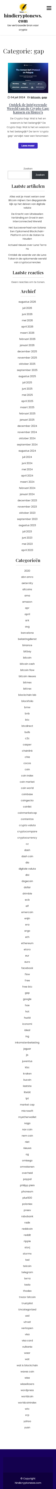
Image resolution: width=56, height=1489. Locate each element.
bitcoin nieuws (27, 676)
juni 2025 (27, 388)
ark (27, 620)
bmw (27, 707)
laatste (27, 1086)
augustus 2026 (27, 302)
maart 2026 (27, 333)
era (27, 924)
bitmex (27, 682)
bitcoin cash (27, 664)
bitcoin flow (27, 670)
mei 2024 (27, 469)
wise (27, 1378)
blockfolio (27, 701)
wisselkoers (27, 1384)
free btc (27, 986)
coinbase (27, 794)
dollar (27, 887)
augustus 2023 (27, 525)
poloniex (27, 1204)
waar (27, 1353)
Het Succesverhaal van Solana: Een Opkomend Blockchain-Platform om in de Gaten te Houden (27, 233)
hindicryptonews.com (23, 18)
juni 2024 (27, 463)
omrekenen (27, 1167)
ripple (27, 1241)
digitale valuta (27, 869)
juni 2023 (27, 537)
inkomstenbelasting (27, 1042)
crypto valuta (27, 825)
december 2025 (27, 351)
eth (27, 937)
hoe (27, 1005)
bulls (27, 732)
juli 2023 (27, 531)
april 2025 (27, 401)
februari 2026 (27, 339)
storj (27, 1247)
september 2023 (27, 519)
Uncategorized (27, 1309)
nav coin (27, 1129)
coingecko (27, 800)
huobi (27, 1018)
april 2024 (27, 475)
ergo (27, 931)
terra (27, 1278)
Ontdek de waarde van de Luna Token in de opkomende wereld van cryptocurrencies (27, 258)
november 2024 (27, 432)
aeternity (27, 583)
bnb (27, 713)
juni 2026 (27, 314)
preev (27, 1210)
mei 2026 (27, 320)
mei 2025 (27, 395)
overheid (27, 1173)
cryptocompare (27, 831)
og (27, 1154)
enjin (27, 918)
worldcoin (27, 1396)
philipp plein (27, 1185)
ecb (27, 900)
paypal (27, 1179)
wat (27, 1359)
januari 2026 (27, 345)
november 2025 (27, 357)
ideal (27, 1030)
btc (27, 720)
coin (27, 769)
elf (27, 906)
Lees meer (28, 145)
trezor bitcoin (27, 1297)
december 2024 (27, 426)
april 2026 (27, 326)
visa (27, 1334)
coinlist (27, 806)
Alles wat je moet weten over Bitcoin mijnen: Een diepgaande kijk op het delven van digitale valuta (27, 202)
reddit (27, 1235)
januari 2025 (27, 420)
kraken (27, 1073)
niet (27, 1142)
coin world (27, 788)
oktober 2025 (27, 364)
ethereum (27, 943)
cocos (27, 763)
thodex (27, 1291)
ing (27, 1036)
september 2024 (27, 444)
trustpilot (27, 1303)
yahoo (27, 1421)
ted (27, 1260)
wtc (27, 1409)
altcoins (27, 589)
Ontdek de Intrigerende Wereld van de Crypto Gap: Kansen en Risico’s (28, 108)
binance (27, 645)
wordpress (27, 1390)
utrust (27, 1322)
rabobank (27, 1216)
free (27, 980)
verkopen (27, 1328)
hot (27, 1011)
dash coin (27, 856)
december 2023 (27, 500)
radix (27, 1222)
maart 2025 (27, 407)
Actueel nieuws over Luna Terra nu (27, 246)
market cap (27, 1104)
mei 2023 (27, 544)
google (27, 999)
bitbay (27, 651)
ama (27, 595)
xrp (27, 1415)
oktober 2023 (27, 513)
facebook (27, 968)
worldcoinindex (27, 1402)
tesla (27, 1284)
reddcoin (27, 1229)
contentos (27, 819)
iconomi (27, 1024)
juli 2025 (27, 382)
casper (27, 744)
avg (27, 626)
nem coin (27, 1135)
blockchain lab (27, 695)
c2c (27, 738)
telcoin (27, 1266)
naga (27, 1123)
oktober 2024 (27, 438)
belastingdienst (27, 639)
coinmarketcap (27, 813)
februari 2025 (27, 413)
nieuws (27, 1148)
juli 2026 (27, 308)
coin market (27, 782)
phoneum (27, 1191)
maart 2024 (27, 482)
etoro (27, 949)
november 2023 (27, 506)
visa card (27, 1340)
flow (27, 974)
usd (27, 1316)
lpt (27, 1098)
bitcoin (35, 97)
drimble (27, 893)
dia (27, 862)
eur (27, 955)
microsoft (27, 1111)
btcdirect (27, 726)
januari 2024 (27, 494)
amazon (27, 602)
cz (27, 844)
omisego (27, 1160)
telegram (27, 1272)
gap (44, 97)
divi (27, 875)
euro (27, 962)
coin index (27, 775)
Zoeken (28, 168)
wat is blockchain (27, 1365)
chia (27, 757)
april (27, 614)
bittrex (27, 688)
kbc (27, 1067)
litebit (27, 1092)
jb (27, 1055)
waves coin (27, 1371)
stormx (27, 1253)
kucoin (27, 1080)
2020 (27, 571)
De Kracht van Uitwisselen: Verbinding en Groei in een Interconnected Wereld (27, 217)
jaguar (27, 1049)
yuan (27, 1427)
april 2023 (27, 550)
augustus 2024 (27, 451)
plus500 (27, 1198)
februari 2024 (27, 488)
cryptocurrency (27, 837)
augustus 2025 (27, 376)
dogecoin (27, 881)
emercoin (27, 912)
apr (27, 608)
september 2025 (27, 370)
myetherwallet (27, 1117)
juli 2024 (27, 457)
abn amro (27, 577)
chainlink (27, 751)
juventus (27, 1061)
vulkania (27, 1347)
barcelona (27, 633)
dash (27, 850)
